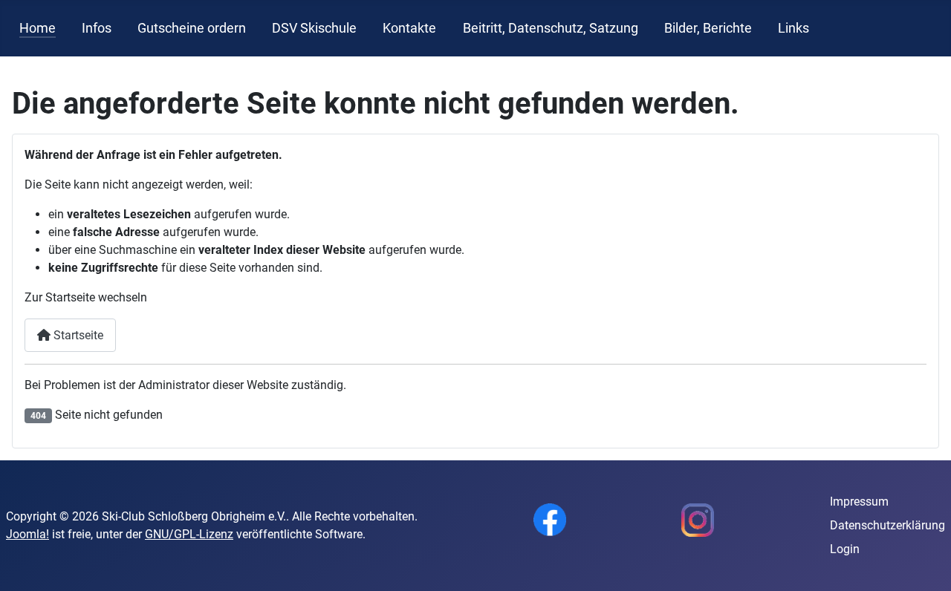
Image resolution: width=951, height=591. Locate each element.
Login (845, 549)
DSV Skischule (314, 28)
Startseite (77, 335)
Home (37, 28)
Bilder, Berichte (708, 28)
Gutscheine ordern (191, 28)
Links (793, 28)
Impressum (859, 501)
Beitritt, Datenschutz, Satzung (550, 28)
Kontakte (409, 28)
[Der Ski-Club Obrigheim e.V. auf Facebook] (549, 519)
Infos (96, 28)
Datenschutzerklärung (887, 525)
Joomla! (27, 534)
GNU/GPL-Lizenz (189, 534)
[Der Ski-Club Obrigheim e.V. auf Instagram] (697, 519)
